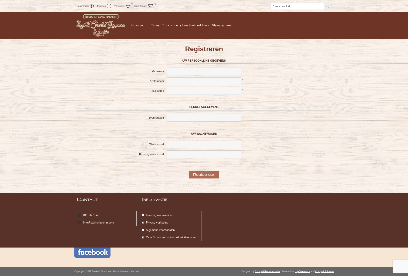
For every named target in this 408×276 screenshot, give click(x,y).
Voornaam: (158, 71)
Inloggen (101, 6)
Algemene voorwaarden (160, 230)
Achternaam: (157, 81)
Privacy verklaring (157, 222)
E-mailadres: (157, 90)
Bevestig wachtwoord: (151, 154)
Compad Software (324, 271)
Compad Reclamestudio (267, 271)
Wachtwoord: (156, 144)
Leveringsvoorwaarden (159, 215)
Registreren (82, 6)
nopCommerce (302, 271)
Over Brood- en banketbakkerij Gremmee (190, 25)
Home (137, 25)
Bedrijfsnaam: (156, 117)
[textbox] (297, 6)
